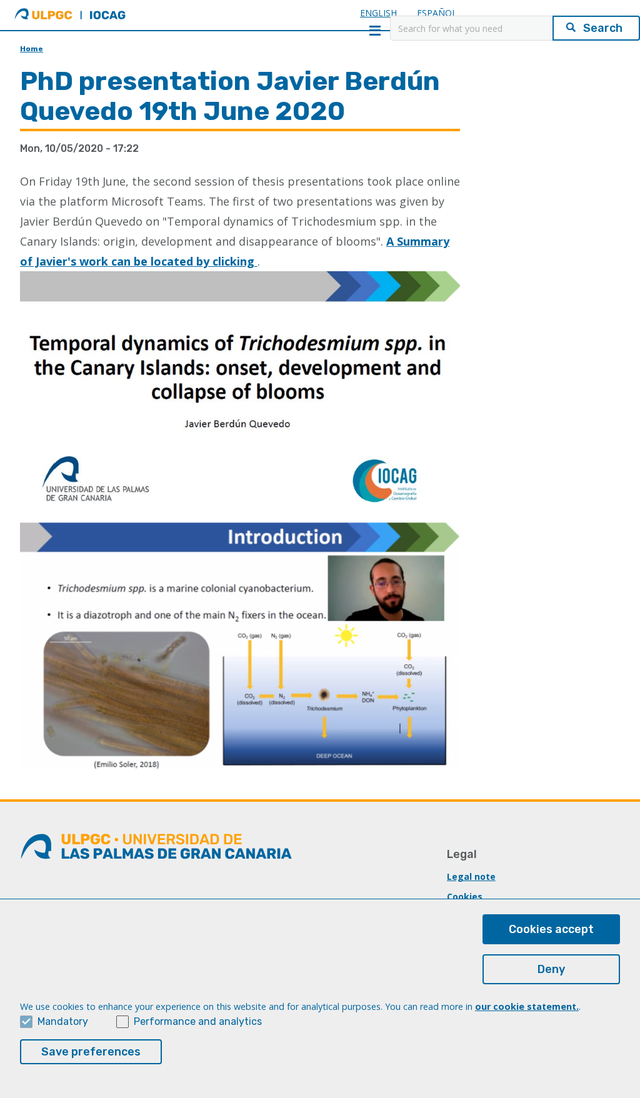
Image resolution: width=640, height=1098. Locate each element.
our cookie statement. (527, 1006)
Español (437, 13)
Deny (551, 969)
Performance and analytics (198, 1021)
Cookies (464, 896)
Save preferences (91, 1052)
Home (31, 48)
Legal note (471, 876)
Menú (375, 31)
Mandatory (63, 1021)
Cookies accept (551, 929)
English (378, 13)
